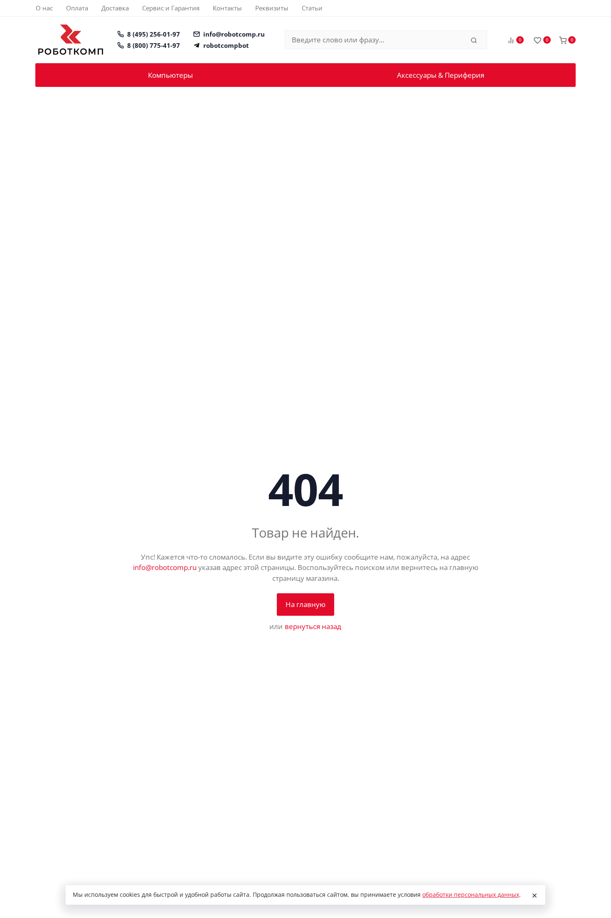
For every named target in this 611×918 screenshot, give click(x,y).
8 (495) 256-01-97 (153, 34)
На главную (305, 604)
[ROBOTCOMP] (70, 40)
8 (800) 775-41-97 (153, 45)
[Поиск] (474, 40)
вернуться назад (313, 626)
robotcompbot (226, 45)
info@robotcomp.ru (234, 34)
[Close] (534, 895)
